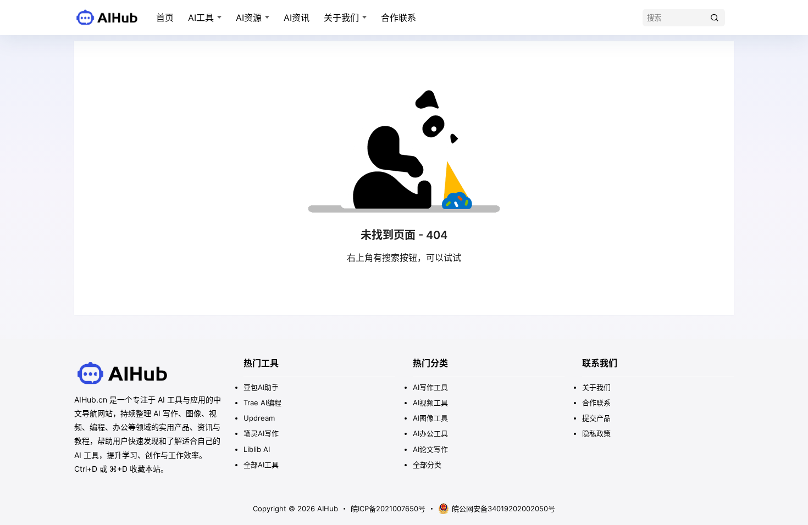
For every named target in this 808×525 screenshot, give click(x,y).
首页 (165, 17)
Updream (259, 418)
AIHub (326, 508)
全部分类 (427, 464)
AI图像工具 (430, 418)
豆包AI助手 (261, 387)
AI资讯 (296, 17)
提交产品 (596, 418)
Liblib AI (256, 449)
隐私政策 (596, 433)
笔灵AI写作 (261, 433)
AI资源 (249, 17)
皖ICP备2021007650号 (388, 508)
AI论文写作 (430, 449)
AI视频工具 (430, 402)
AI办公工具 (430, 433)
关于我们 (341, 17)
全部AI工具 (261, 464)
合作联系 (398, 17)
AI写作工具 (430, 387)
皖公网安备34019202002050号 (503, 508)
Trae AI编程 (262, 402)
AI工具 (201, 17)
